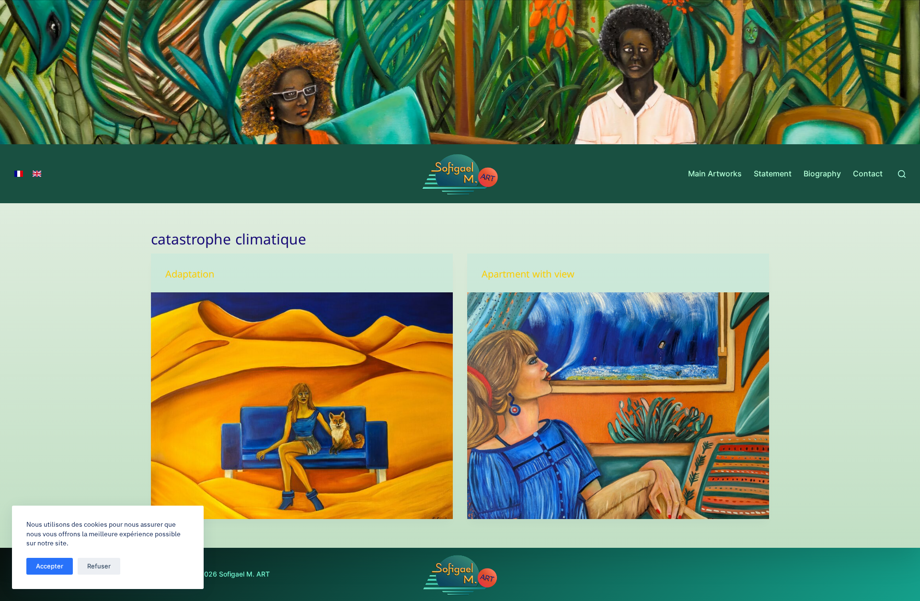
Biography (822, 173)
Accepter (49, 566)
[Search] (902, 174)
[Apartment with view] (618, 405)
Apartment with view (528, 276)
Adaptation (189, 276)
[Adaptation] (302, 405)
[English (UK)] (37, 174)
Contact (868, 173)
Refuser (99, 566)
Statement (773, 173)
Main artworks (715, 173)
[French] (18, 174)
